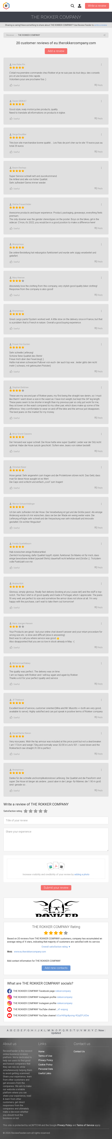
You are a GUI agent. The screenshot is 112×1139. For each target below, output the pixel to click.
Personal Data (45, 1069)
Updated (56, 1033)
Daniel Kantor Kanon (21, 733)
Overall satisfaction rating (56, 947)
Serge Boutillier (19, 134)
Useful (17, 85)
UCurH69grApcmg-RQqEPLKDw (72, 1015)
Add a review (56, 51)
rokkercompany (63, 991)
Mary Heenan (18, 277)
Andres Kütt (17, 583)
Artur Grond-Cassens (22, 434)
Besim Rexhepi (19, 168)
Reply (100, 85)
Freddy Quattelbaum (21, 543)
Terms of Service (85, 1125)
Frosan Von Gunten (21, 344)
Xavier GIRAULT (19, 101)
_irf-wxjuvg (62, 1009)
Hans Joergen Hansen (22, 623)
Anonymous (18, 244)
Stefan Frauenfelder (21, 204)
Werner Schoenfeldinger (23, 504)
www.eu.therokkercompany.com (30, 951)
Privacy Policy (45, 1060)
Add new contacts (56, 968)
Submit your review (56, 887)
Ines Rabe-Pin (18, 64)
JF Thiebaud (18, 700)
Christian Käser (19, 467)
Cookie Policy (45, 1064)
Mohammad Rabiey (21, 663)
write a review (100, 25)
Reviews (10, 35)
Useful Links (44, 1073)
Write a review (97, 5)
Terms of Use (45, 1055)
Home (41, 1051)
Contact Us (79, 1051)
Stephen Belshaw (20, 387)
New (101, 1030)
